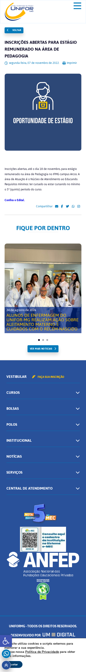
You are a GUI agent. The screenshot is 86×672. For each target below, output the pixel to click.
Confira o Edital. (15, 200)
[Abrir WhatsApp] (74, 660)
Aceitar (13, 664)
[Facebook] (62, 206)
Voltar (16, 30)
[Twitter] (67, 206)
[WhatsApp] (73, 206)
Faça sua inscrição (50, 377)
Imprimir (71, 63)
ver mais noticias (41, 348)
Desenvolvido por (26, 635)
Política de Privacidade (42, 652)
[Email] (56, 206)
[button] (6, 641)
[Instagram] (78, 206)
